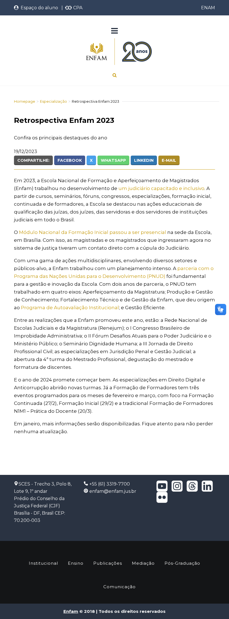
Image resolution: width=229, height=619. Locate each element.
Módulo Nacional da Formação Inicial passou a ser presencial (92, 232)
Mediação (143, 563)
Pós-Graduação (182, 563)
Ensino (76, 563)
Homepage (24, 101)
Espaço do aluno (38, 7)
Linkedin (144, 160)
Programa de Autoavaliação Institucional (69, 307)
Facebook (70, 160)
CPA (77, 7)
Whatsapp (113, 160)
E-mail (169, 160)
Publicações (107, 563)
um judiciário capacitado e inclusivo (161, 188)
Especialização (53, 101)
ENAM (208, 7)
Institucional (43, 563)
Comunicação (119, 586)
